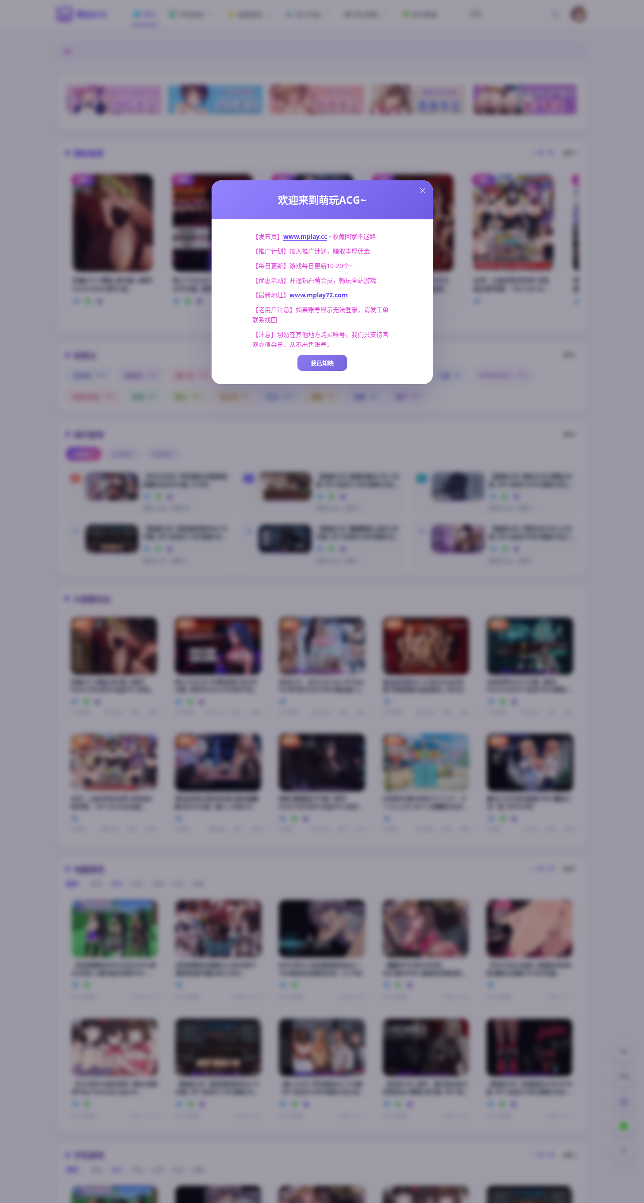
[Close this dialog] (423, 191)
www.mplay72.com (318, 295)
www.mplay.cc (305, 236)
